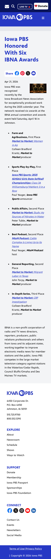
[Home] (17, 17)
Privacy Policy (34, 548)
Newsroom (13, 439)
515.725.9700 (13, 414)
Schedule (12, 444)
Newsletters (14, 530)
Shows (10, 450)
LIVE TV (24, 6)
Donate (43, 6)
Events (10, 525)
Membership (14, 477)
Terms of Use (17, 548)
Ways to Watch (15, 455)
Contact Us (13, 519)
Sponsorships (14, 487)
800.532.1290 (14, 418)
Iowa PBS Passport (17, 482)
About (10, 434)
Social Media (14, 535)
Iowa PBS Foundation (19, 493)
